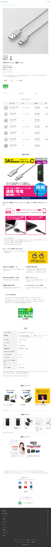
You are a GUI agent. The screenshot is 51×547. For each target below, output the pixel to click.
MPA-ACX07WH (13, 113)
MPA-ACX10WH (13, 119)
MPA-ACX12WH (13, 126)
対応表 (5, 80)
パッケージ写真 (19, 80)
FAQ (11, 80)
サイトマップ (23, 539)
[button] (25, 516)
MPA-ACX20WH (13, 138)
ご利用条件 (27, 539)
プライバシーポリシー (34, 539)
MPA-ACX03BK (10, 238)
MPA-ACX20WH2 (13, 145)
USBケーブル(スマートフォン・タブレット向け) (10, 4)
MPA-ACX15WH (13, 132)
